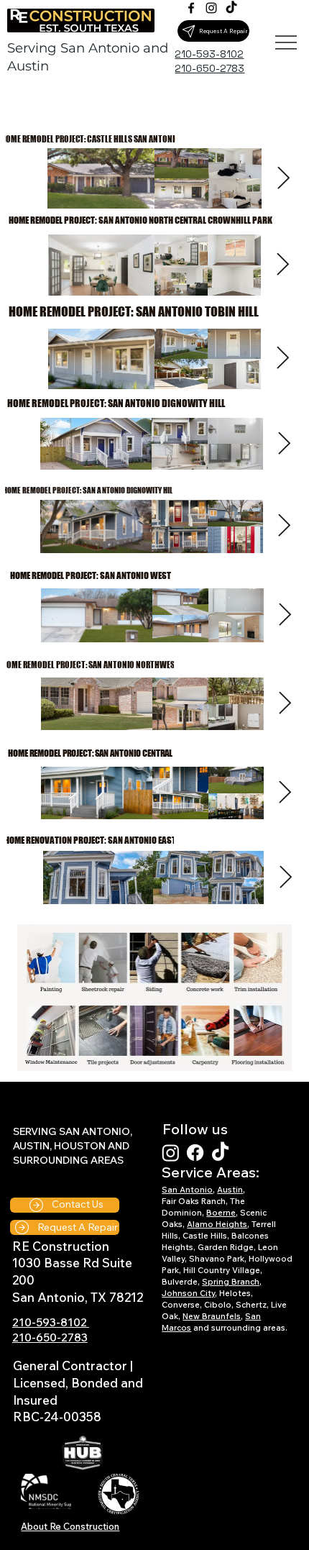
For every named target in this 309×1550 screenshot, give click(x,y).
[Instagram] (211, 8)
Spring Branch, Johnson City (212, 1287)
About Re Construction (70, 1526)
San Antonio (187, 1190)
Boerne (221, 1213)
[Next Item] (282, 265)
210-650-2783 (50, 1337)
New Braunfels (212, 1316)
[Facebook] (191, 8)
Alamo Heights (217, 1224)
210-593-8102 (50, 1322)
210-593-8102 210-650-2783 (209, 60)
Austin (230, 1190)
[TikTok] (231, 8)
